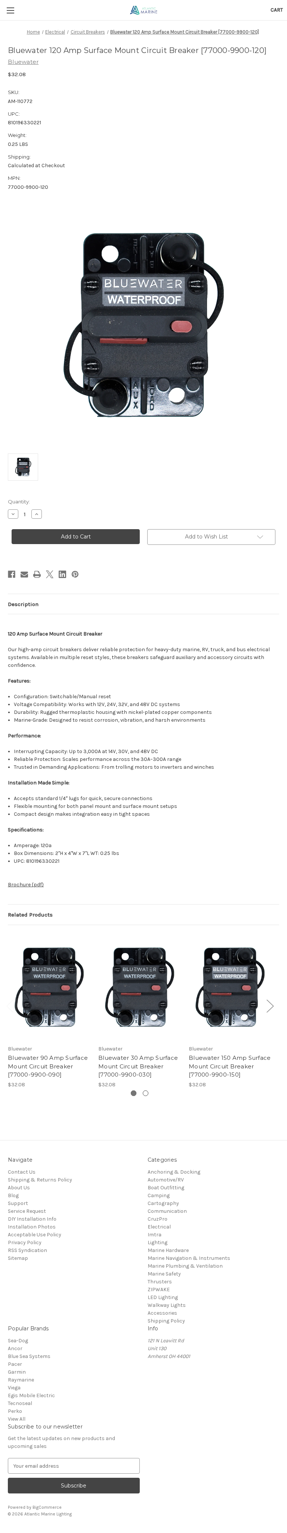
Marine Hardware (168, 1250)
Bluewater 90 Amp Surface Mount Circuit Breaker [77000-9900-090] (48, 1066)
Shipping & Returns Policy (40, 1180)
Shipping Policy (166, 1321)
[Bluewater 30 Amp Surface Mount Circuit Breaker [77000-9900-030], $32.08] (139, 987)
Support (18, 1203)
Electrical (159, 1227)
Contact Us (22, 1172)
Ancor (15, 1348)
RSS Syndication (27, 1250)
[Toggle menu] (10, 10)
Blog (13, 1195)
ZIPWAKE (159, 1289)
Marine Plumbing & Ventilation (185, 1266)
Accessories (162, 1313)
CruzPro (157, 1219)
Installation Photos (32, 1227)
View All (16, 1419)
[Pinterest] (75, 574)
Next (269, 1005)
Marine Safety (164, 1274)
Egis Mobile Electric (31, 1395)
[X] (49, 574)
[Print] (37, 574)
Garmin (17, 1372)
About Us (19, 1187)
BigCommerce (47, 1507)
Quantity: (19, 502)
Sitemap (18, 1258)
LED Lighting (163, 1297)
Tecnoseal (20, 1403)
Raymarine (21, 1380)
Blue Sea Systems (29, 1356)
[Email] (24, 574)
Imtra (154, 1234)
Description (23, 604)
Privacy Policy (24, 1242)
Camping (159, 1195)
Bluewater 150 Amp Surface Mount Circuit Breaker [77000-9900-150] (230, 1066)
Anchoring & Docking (174, 1172)
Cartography (163, 1203)
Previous (9, 1005)
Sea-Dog (18, 1340)
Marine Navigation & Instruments (189, 1258)
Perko (15, 1411)
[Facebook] (11, 574)
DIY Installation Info (32, 1219)
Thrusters (160, 1281)
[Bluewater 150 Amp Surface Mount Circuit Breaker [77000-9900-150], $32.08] (230, 987)
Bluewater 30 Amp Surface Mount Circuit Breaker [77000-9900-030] (138, 1066)
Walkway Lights (167, 1305)
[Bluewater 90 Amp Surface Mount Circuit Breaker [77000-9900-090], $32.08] (49, 987)
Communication (167, 1211)
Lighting (157, 1242)
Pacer (15, 1364)
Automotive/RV (166, 1180)
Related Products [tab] (30, 914)
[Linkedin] (62, 574)
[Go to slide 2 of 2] (145, 1093)
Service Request (27, 1211)
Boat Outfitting (166, 1187)
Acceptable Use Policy (34, 1234)
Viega (14, 1387)
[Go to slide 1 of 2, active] (133, 1093)
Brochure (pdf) (26, 884)
